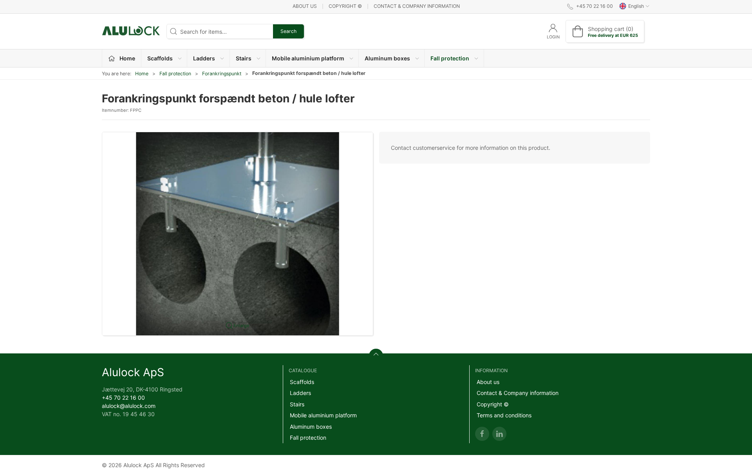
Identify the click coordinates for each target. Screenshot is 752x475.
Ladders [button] (204, 58)
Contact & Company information (417, 6)
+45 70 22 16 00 (123, 397)
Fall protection (175, 73)
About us (305, 6)
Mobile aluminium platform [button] (308, 58)
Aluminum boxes (311, 426)
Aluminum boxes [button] (387, 58)
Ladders (300, 392)
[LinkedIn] (499, 434)
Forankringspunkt (221, 73)
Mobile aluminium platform (323, 415)
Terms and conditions (504, 415)
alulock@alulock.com (128, 405)
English (636, 6)
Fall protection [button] (449, 58)
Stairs (297, 404)
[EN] (131, 31)
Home (141, 73)
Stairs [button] (243, 58)
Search (288, 31)
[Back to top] (376, 356)
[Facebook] (482, 434)
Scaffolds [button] (160, 58)
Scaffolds (302, 382)
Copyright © (345, 6)
